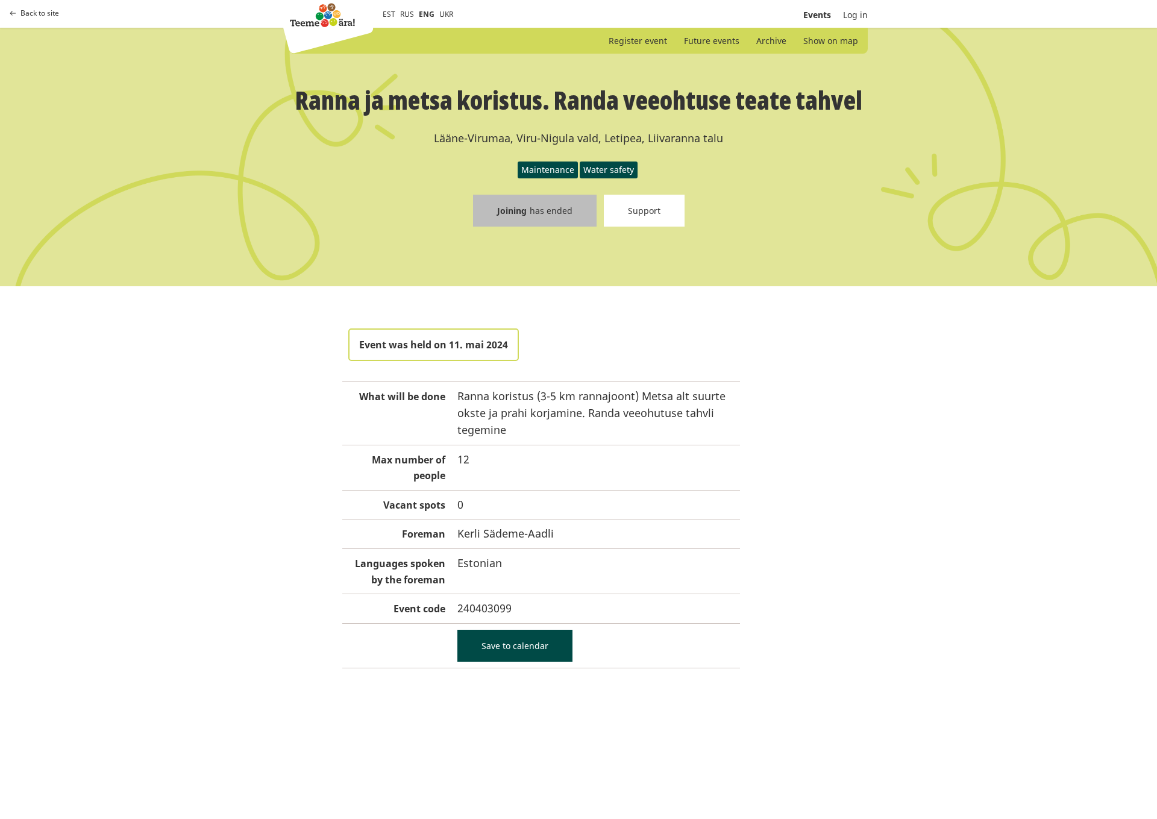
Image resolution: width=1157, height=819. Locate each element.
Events (817, 14)
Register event (638, 40)
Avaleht (322, 15)
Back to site (39, 13)
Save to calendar (514, 645)
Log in (855, 14)
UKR (446, 14)
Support (644, 210)
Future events (711, 40)
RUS (407, 14)
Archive (771, 40)
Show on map (830, 40)
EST (389, 14)
